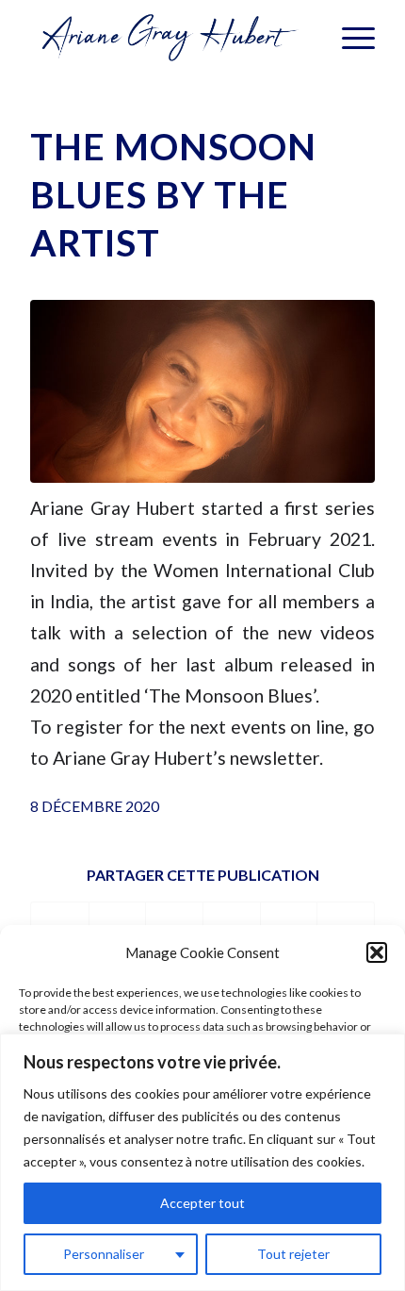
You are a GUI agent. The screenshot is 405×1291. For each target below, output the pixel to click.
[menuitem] (349, 37)
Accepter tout (202, 1203)
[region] (202, 1162)
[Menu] (349, 37)
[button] (376, 952)
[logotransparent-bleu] (167, 37)
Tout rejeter (293, 1254)
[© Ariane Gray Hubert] (202, 391)
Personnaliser (103, 1254)
